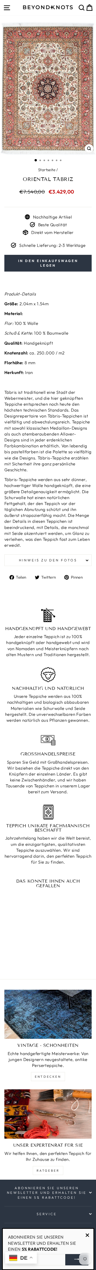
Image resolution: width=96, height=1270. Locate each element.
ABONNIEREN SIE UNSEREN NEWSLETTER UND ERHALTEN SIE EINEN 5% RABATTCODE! (46, 1192)
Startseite (46, 169)
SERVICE (47, 1214)
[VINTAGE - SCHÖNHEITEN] (48, 1014)
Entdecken (48, 1076)
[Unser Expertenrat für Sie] (48, 1114)
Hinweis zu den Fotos (48, 560)
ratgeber (48, 1170)
